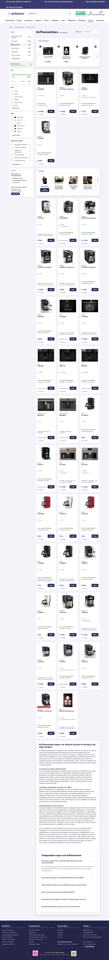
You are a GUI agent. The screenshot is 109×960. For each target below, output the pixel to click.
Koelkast (38, 20)
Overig (90, 20)
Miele (15, 105)
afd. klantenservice (90, 944)
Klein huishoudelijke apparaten (16, 36)
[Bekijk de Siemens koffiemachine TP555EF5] (89, 553)
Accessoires (100, 20)
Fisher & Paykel (18, 96)
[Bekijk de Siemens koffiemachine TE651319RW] (67, 208)
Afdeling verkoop (17, 178)
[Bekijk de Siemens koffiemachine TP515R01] (89, 79)
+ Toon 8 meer (15, 58)
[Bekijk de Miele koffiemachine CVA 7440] (67, 454)
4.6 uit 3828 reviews (80, 15)
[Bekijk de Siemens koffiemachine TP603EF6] (46, 306)
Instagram (60, 932)
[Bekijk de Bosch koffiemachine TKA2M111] (46, 602)
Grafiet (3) (20, 128)
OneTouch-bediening (20, 147)
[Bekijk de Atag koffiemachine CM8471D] (67, 356)
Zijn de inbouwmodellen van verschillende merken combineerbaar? (64, 885)
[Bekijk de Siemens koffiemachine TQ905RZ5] (89, 602)
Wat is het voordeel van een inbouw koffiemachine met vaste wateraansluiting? (62, 862)
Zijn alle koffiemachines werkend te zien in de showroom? (61, 906)
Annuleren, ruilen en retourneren (37, 937)
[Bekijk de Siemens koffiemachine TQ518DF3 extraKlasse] (67, 257)
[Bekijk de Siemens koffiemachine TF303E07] (46, 128)
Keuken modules (15, 55)
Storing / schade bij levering (36, 935)
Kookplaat (55, 20)
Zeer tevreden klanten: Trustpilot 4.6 (18, 1)
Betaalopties (32, 932)
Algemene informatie (8, 930)
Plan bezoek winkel (15, 7)
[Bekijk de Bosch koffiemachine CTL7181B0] (67, 306)
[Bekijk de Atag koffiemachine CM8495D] (46, 356)
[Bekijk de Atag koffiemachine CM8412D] (89, 356)
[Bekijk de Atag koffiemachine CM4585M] (46, 79)
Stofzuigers (14, 41)
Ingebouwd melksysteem (18, 151)
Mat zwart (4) (21, 125)
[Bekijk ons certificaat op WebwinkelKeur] (35, 954)
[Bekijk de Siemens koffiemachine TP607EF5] (89, 651)
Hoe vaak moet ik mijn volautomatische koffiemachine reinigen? (63, 878)
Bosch (16, 94)
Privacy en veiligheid (8, 942)
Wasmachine (10, 20)
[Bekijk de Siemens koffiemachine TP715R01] (67, 651)
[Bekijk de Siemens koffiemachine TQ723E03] (67, 602)
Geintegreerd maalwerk (20, 144)
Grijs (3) (19, 131)
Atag (15, 91)
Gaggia (16, 99)
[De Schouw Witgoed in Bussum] (15, 13)
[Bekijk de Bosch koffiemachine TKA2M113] (46, 553)
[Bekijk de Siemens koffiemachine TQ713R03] (46, 651)
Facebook (60, 930)
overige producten (45, 765)
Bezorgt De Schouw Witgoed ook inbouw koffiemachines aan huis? (64, 899)
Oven (63, 20)
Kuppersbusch (18, 102)
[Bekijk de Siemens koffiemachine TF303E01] (46, 208)
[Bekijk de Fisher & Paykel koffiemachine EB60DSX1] (46, 405)
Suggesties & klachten (8, 944)
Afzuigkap (81, 20)
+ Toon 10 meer (15, 164)
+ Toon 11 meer (15, 135)
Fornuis (46, 20)
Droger (19, 20)
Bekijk (51, 111)
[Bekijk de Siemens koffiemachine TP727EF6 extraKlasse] (89, 257)
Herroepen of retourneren (36, 939)
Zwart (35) (20, 117)
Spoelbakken (14, 51)
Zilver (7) (19, 120)
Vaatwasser (29, 20)
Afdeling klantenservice (19, 180)
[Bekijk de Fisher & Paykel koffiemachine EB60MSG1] (67, 405)
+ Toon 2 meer (15, 108)
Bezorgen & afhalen (34, 930)
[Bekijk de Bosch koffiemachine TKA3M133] (89, 405)
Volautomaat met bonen (21, 157)
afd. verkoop (88, 942)
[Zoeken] (70, 13)
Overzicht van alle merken (9, 932)
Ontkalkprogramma (19, 160)
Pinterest (60, 935)
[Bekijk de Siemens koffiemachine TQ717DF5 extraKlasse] (46, 257)
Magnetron (72, 20)
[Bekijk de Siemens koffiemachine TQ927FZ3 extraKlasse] (89, 208)
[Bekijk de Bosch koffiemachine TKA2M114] (89, 504)
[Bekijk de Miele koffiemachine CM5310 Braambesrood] (67, 701)
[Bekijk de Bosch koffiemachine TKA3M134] (46, 504)
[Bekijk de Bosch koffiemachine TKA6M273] (67, 553)
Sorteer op (79, 31)
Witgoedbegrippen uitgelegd (10, 935)
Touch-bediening (19, 155)
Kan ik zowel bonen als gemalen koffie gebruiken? (58, 892)
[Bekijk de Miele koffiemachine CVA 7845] (89, 454)
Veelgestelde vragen (34, 944)
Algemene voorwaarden (8, 939)
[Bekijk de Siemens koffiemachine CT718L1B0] (89, 306)
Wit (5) (19, 123)
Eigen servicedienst (7, 937)
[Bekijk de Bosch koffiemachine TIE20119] (46, 454)
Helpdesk (31, 942)
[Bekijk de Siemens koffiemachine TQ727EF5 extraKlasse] (67, 79)
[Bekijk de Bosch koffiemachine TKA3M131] (67, 504)
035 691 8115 (89, 946)
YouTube (60, 937)
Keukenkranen (15, 48)
